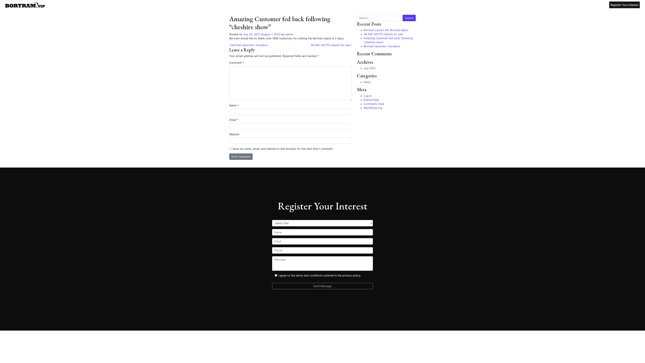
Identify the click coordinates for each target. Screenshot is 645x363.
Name (234, 105)
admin (289, 34)
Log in (368, 95)
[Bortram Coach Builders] (25, 4)
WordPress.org (373, 108)
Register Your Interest (624, 5)
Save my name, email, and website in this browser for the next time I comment (283, 148)
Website (234, 134)
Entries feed (371, 100)
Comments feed (374, 104)
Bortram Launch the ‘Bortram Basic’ (386, 30)
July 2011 (369, 68)
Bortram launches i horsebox (249, 45)
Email (233, 120)
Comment (236, 62)
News (367, 82)
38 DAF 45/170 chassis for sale (331, 45)
